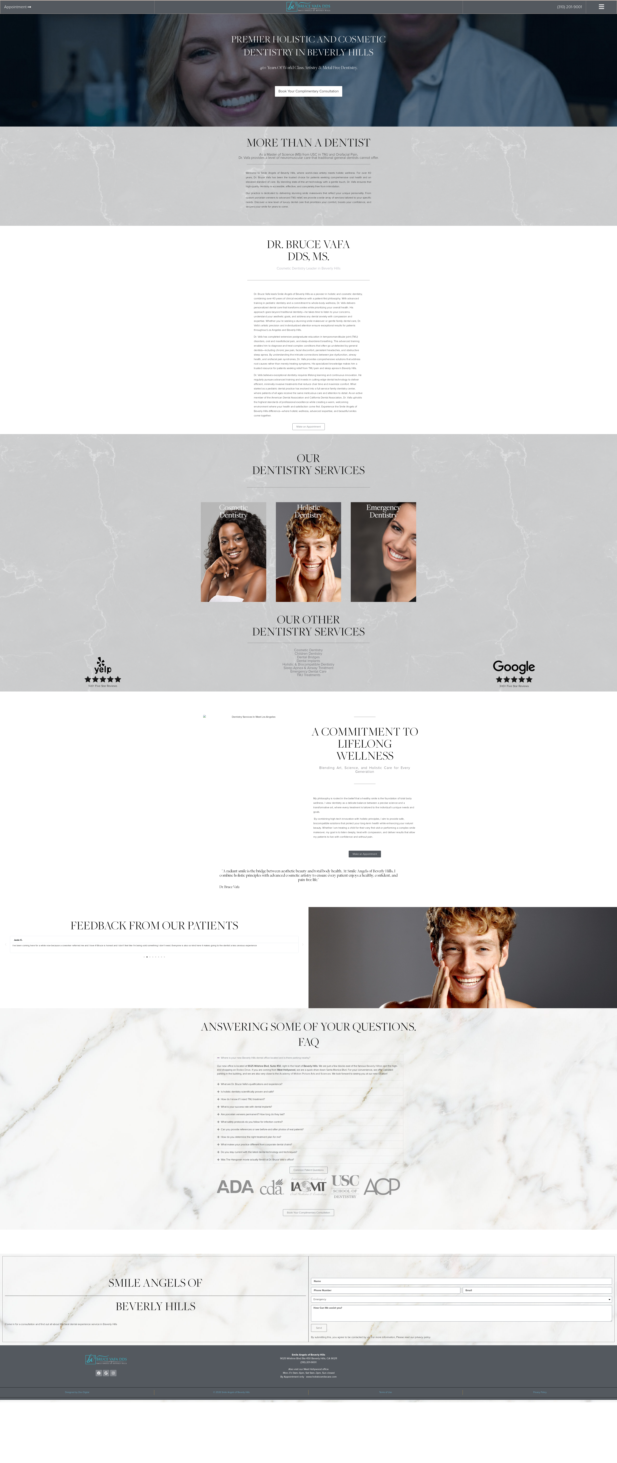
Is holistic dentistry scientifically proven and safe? (247, 1091)
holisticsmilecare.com (324, 1376)
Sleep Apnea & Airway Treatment (308, 668)
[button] (5, 944)
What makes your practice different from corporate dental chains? (256, 1144)
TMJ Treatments (308, 675)
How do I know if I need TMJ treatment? (243, 1099)
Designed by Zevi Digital (77, 1392)
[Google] (106, 1373)
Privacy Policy (540, 1392)
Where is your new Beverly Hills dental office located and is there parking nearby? (265, 1058)
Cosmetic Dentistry (308, 650)
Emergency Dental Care (308, 671)
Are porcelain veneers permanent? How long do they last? (253, 1114)
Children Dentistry (308, 654)
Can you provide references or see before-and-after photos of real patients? (262, 1129)
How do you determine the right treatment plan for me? (251, 1137)
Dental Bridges (308, 657)
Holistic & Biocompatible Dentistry (308, 664)
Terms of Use (385, 1392)
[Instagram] (113, 1373)
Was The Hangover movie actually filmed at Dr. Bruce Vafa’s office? (257, 1159)
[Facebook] (99, 1373)
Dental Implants (308, 661)
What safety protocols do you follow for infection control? (252, 1122)
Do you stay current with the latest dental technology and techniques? (259, 1152)
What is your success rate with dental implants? (246, 1107)
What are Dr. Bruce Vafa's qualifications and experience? (251, 1084)
